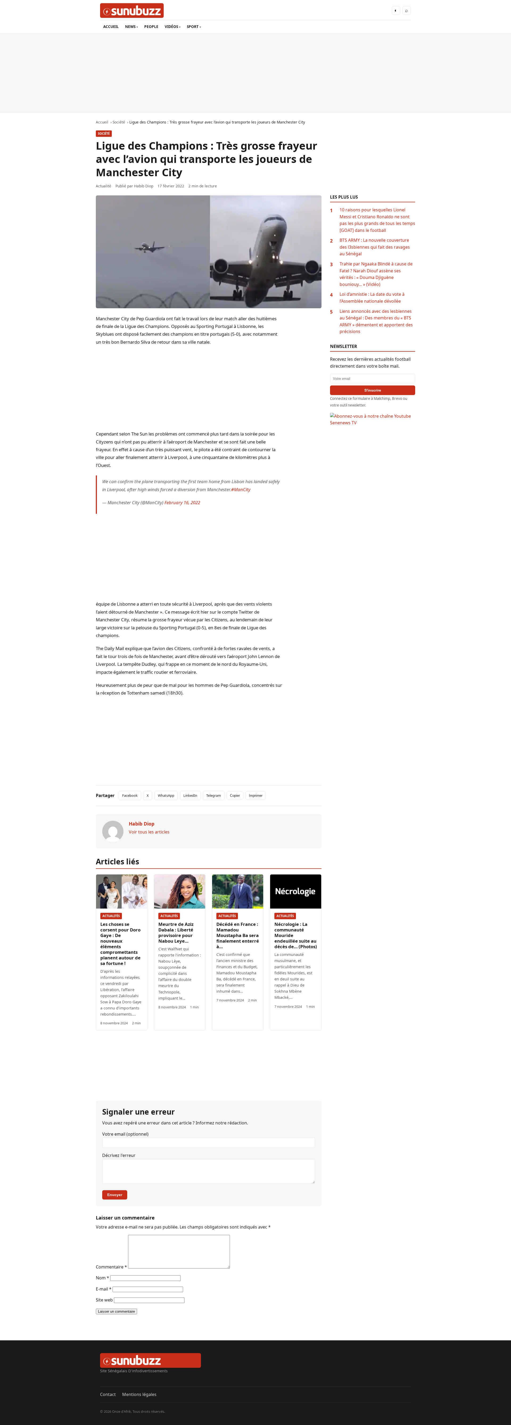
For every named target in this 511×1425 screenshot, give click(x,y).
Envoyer (114, 1195)
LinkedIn (190, 795)
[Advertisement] (255, 73)
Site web (104, 1300)
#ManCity (240, 489)
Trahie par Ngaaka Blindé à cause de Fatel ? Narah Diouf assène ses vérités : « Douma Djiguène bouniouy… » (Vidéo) (376, 274)
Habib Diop (143, 185)
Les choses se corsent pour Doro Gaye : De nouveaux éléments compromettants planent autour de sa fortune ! (120, 943)
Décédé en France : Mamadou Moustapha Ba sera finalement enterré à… (237, 935)
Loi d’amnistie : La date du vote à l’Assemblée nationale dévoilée (372, 297)
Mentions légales (139, 1394)
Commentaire (111, 1267)
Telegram (213, 795)
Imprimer (255, 796)
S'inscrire (372, 390)
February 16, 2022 (182, 502)
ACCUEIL (111, 26)
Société (104, 133)
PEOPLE (151, 26)
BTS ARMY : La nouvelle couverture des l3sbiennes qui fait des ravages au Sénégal (375, 247)
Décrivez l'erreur (118, 1155)
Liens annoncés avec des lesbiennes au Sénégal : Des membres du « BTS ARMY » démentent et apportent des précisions (376, 321)
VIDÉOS (171, 26)
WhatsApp (166, 795)
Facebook (130, 795)
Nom (102, 1278)
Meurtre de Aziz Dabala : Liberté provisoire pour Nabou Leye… (175, 932)
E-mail (104, 1289)
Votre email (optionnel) (125, 1134)
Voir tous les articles (149, 832)
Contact (108, 1394)
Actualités (111, 916)
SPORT (193, 26)
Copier (235, 796)
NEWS (130, 26)
